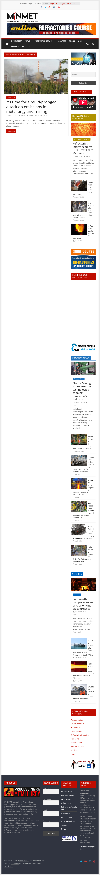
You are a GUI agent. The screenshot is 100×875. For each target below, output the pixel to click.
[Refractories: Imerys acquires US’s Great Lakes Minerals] (83, 124)
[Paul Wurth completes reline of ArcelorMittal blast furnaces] (83, 579)
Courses (62, 41)
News (27, 41)
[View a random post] (93, 43)
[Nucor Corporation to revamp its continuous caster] (79, 435)
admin (23, 115)
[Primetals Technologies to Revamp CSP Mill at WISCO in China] (79, 479)
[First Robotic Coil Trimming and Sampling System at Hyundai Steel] (79, 502)
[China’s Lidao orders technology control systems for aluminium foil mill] (79, 456)
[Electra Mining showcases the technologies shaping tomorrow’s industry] (83, 363)
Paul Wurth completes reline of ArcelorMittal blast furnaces (83, 603)
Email (45, 810)
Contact (15, 46)
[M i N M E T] (7, 43)
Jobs (80, 41)
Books (72, 41)
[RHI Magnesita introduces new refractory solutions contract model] (79, 202)
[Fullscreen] (93, 107)
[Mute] (90, 107)
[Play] (74, 107)
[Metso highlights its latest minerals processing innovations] (79, 525)
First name (47, 788)
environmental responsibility (38, 115)
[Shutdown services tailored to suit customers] (79, 686)
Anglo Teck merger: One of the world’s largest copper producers (63, 4)
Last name (47, 799)
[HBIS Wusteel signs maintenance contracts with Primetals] (79, 663)
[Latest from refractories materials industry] (79, 181)
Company (46, 821)
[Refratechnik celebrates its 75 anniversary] (79, 225)
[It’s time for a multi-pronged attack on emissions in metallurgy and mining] (36, 60)
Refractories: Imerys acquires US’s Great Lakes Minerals (83, 148)
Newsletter (16, 41)
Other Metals (76, 731)
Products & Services (44, 41)
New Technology (77, 746)
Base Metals (76, 727)
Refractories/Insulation (81, 139)
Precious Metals (77, 724)
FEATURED (11, 98)
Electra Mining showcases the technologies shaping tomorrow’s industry (82, 391)
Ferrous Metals (77, 720)
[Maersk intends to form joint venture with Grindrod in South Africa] (79, 639)
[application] (83, 103)
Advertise (26, 46)
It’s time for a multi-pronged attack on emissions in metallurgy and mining (31, 106)
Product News (78, 379)
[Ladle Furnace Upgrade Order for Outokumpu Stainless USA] (79, 546)
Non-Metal (75, 739)
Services (77, 595)
